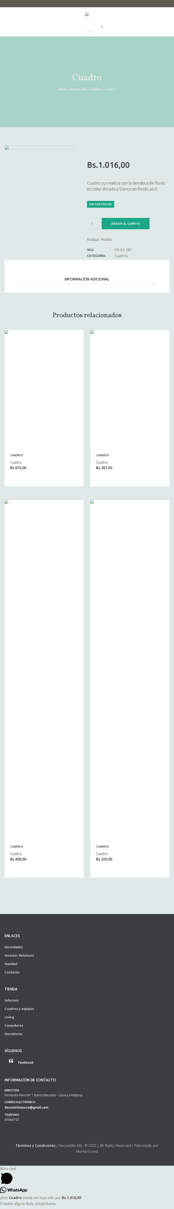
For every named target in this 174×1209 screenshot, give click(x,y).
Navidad (11, 964)
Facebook (26, 1062)
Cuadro (16, 462)
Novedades (14, 947)
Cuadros (95, 89)
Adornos (11, 1000)
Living (9, 1017)
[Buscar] (86, 29)
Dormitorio (13, 1034)
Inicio (62, 89)
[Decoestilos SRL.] (87, 15)
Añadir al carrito (125, 223)
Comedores (14, 1025)
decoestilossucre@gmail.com (26, 1107)
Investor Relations (19, 955)
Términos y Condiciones (35, 1145)
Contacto (12, 972)
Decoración (78, 89)
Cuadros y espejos (19, 1009)
